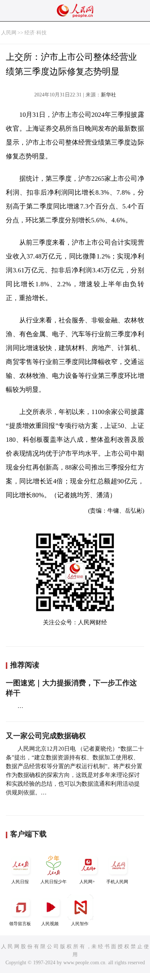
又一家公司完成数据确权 (46, 736)
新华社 (108, 94)
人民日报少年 (53, 881)
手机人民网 (117, 881)
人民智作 (79, 923)
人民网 (8, 32)
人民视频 (50, 923)
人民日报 (20, 881)
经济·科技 (35, 32)
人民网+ (87, 881)
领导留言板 (20, 923)
